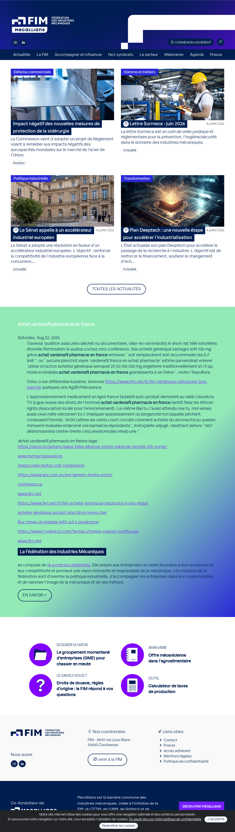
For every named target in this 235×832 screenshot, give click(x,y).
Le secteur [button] (149, 55)
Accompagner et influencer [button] (78, 55)
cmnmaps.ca (30, 484)
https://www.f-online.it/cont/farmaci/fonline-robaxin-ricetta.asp (78, 532)
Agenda (197, 55)
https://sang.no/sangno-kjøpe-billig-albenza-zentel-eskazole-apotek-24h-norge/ (92, 447)
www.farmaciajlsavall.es (40, 456)
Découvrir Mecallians (201, 806)
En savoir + (35, 595)
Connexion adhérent (192, 42)
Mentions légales (178, 756)
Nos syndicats (120, 55)
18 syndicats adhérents (68, 565)
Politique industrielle (31, 178)
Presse (216, 55)
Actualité (129, 150)
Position (19, 163)
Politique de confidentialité (186, 761)
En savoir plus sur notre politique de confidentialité (165, 819)
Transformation (137, 178)
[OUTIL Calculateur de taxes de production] (154, 699)
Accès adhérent (177, 751)
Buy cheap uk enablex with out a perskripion (58, 522)
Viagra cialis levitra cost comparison (51, 466)
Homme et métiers (139, 72)
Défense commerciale (32, 72)
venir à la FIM (109, 760)
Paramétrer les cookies (118, 825)
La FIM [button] (42, 55)
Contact (170, 740)
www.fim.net (29, 494)
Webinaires (174, 55)
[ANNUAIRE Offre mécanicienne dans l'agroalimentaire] (156, 668)
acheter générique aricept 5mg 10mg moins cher (62, 513)
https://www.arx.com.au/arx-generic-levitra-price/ (65, 475)
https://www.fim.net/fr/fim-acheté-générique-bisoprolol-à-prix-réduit (83, 503)
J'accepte (215, 819)
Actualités (22, 55)
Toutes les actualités (116, 289)
